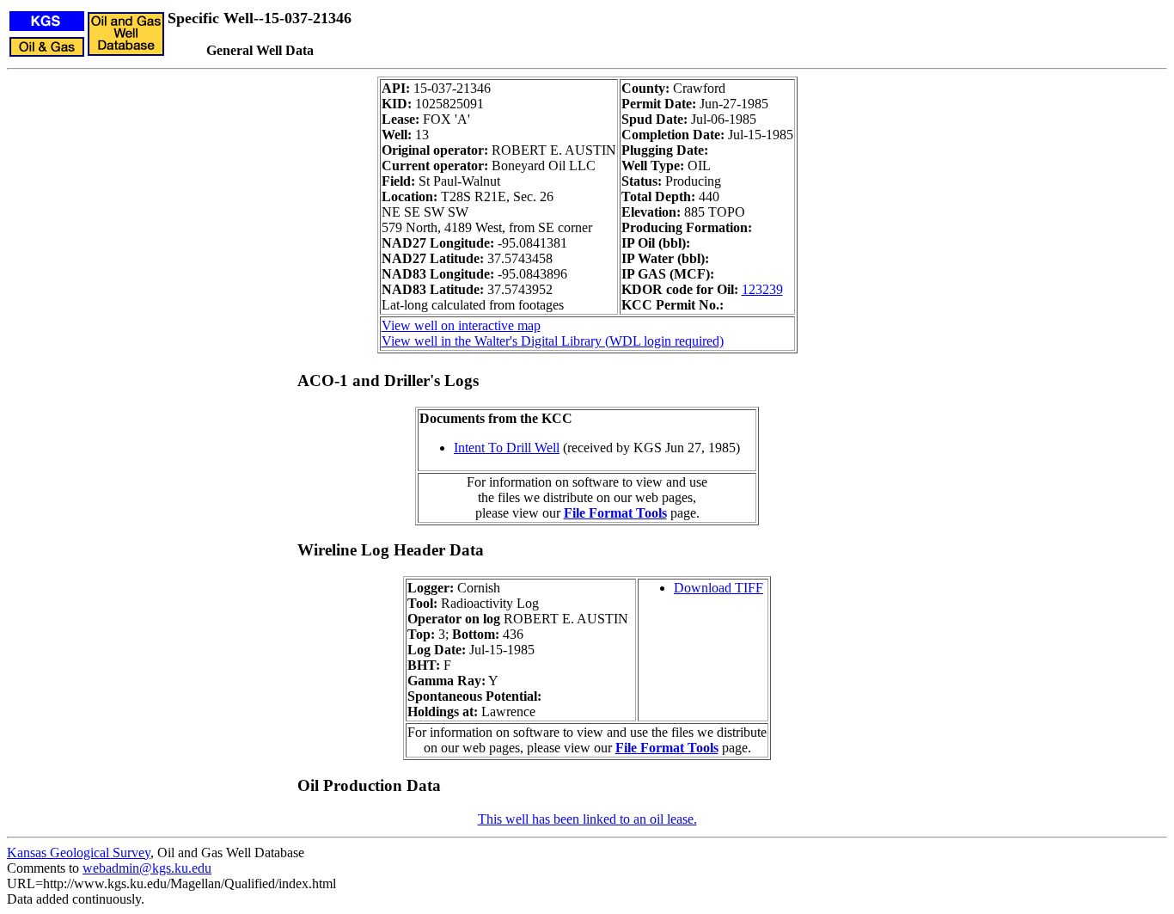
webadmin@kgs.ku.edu (147, 868)
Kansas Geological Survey (78, 852)
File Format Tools (615, 513)
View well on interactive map (461, 325)
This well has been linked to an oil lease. (587, 819)
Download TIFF (718, 587)
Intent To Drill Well (506, 447)
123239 (762, 289)
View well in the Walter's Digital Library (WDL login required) (553, 341)
